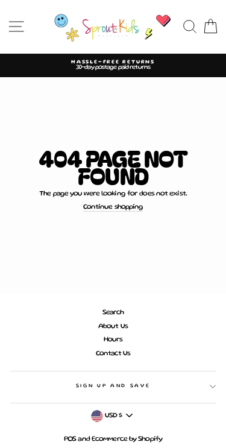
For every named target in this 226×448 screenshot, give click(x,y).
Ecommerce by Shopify (127, 439)
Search (113, 312)
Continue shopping (113, 207)
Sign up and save (113, 385)
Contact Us (113, 353)
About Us (113, 326)
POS (70, 439)
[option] (113, 65)
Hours (113, 339)
